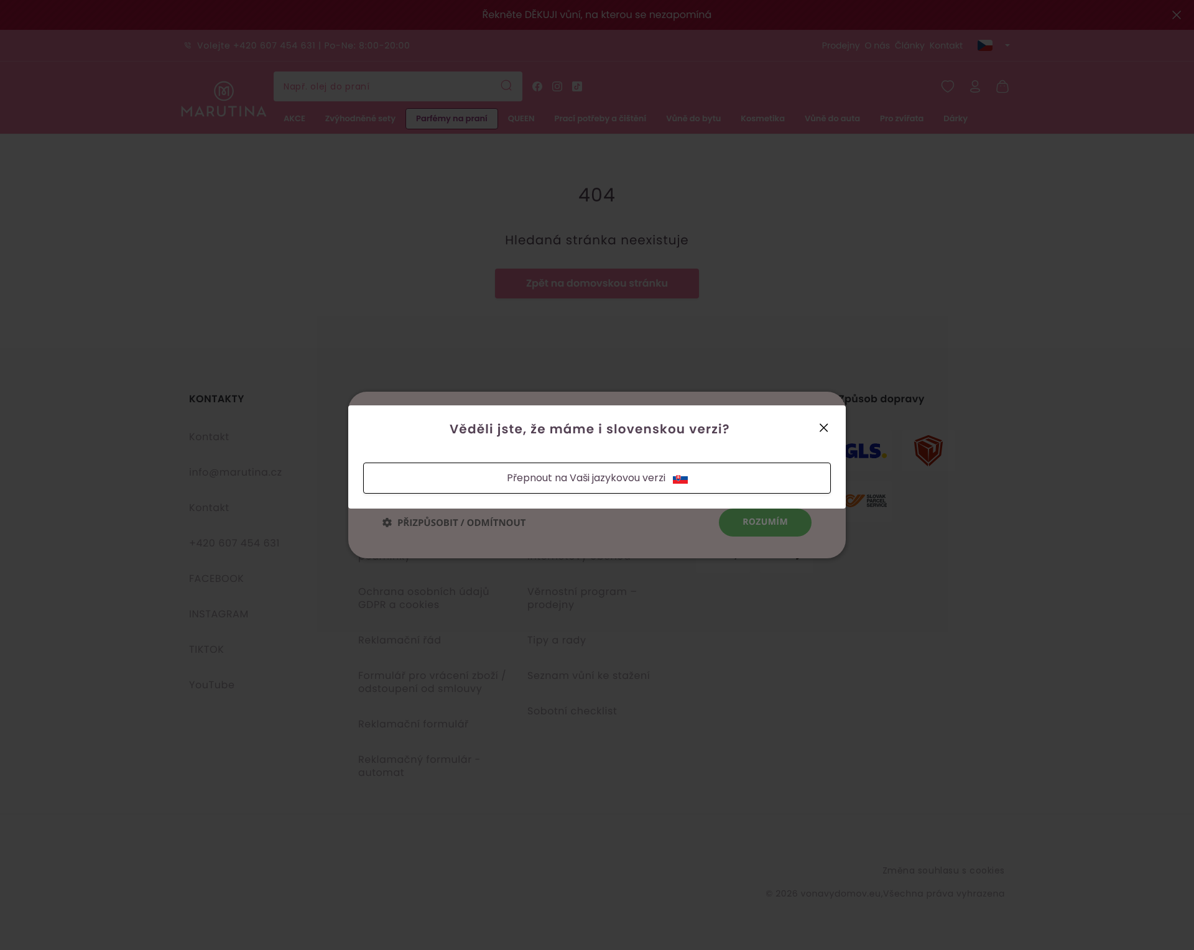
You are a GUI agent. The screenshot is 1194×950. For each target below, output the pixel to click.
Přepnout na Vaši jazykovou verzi (586, 478)
